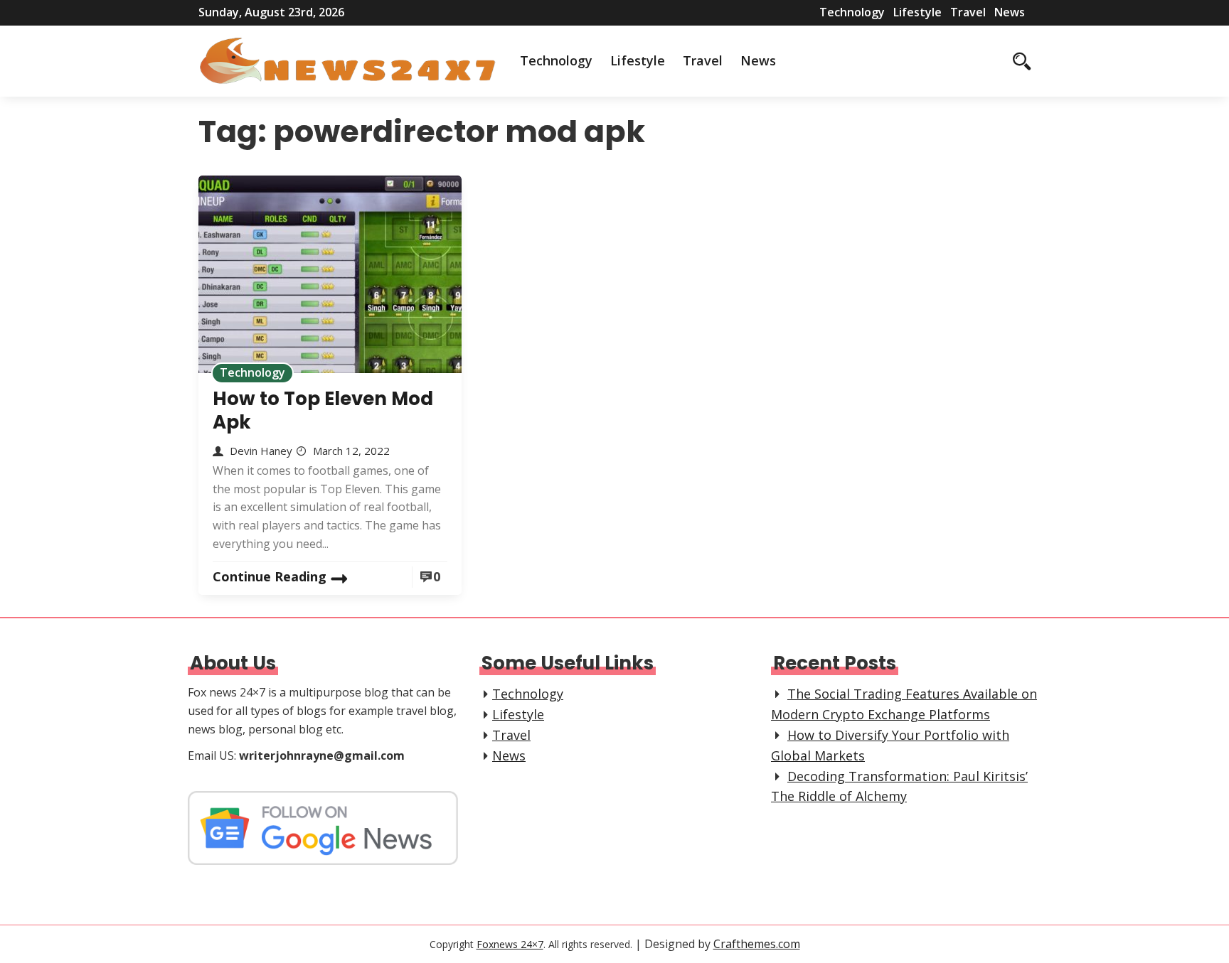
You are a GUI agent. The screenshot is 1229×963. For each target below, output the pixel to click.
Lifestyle (917, 12)
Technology (852, 12)
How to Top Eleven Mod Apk (323, 410)
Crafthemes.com (756, 944)
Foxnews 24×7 (510, 944)
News (1009, 12)
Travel (968, 12)
